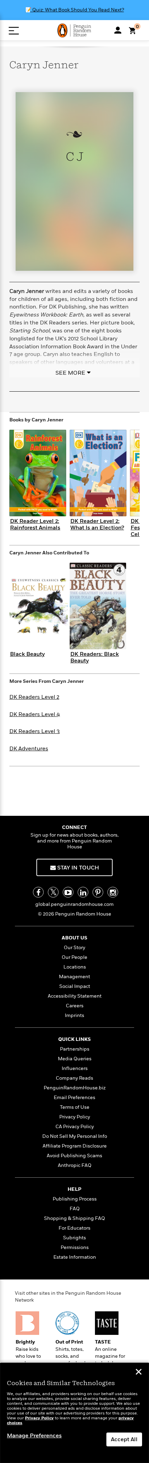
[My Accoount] (117, 30)
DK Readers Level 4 (34, 714)
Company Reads (74, 1078)
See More (70, 373)
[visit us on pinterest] (98, 892)
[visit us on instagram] (112, 892)
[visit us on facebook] (38, 892)
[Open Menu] (13, 31)
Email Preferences (74, 1097)
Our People (74, 957)
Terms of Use (74, 1107)
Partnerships (74, 1049)
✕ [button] (138, 1372)
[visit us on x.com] (53, 892)
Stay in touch (77, 868)
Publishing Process (75, 1199)
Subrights (74, 1237)
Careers (75, 1005)
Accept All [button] (124, 1439)
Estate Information (74, 1257)
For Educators (74, 1228)
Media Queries (74, 1058)
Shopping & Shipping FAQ (74, 1218)
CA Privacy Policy (74, 1126)
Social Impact (74, 986)
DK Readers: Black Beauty (94, 657)
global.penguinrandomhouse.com (74, 904)
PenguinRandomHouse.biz (75, 1088)
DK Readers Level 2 (34, 697)
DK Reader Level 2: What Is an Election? (97, 524)
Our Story (74, 947)
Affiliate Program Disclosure (75, 1146)
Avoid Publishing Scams (74, 1155)
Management (74, 976)
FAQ (75, 1208)
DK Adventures (28, 748)
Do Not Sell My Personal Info (74, 1136)
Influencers (75, 1068)
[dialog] (74, 1413)
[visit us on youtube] (68, 892)
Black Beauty (27, 654)
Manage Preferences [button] (34, 1436)
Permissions (75, 1247)
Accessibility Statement (75, 996)
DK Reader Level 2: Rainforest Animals (35, 524)
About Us (74, 938)
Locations (74, 967)
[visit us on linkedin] (83, 892)
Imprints (74, 1015)
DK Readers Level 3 (34, 731)
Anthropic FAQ (74, 1165)
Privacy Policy (74, 1117)
